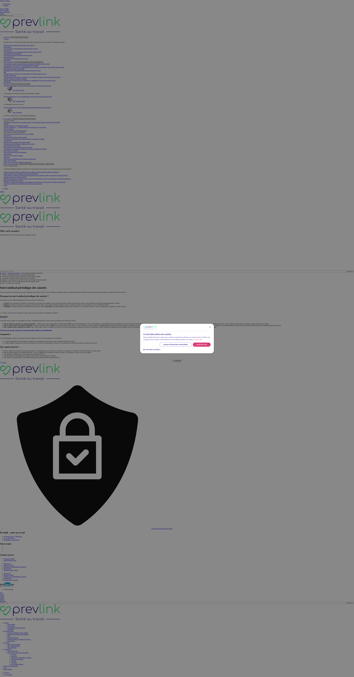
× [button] (210, 327)
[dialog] (177, 338)
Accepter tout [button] (201, 344)
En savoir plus (198, 339)
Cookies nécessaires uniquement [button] (175, 344)
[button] (151, 349)
